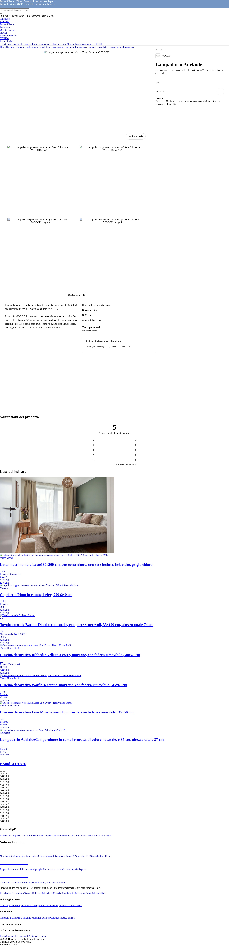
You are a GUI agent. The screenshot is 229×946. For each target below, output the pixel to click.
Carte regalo (56, 917)
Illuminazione (22, 47)
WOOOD (38, 835)
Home (3, 47)
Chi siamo (13, 917)
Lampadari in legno (101, 835)
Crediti (78, 905)
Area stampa (68, 917)
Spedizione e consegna (30, 905)
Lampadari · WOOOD (22, 835)
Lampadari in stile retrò (80, 835)
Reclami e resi (48, 905)
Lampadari (80, 47)
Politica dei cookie (37, 936)
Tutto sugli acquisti (9, 905)
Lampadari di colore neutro (56, 835)
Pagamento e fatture (65, 905)
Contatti (4, 917)
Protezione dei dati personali (14, 936)
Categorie (11, 47)
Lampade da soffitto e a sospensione (46, 47)
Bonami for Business (40, 917)
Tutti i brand (24, 917)
